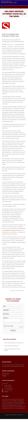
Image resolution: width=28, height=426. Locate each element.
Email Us (6, 391)
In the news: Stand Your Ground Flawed (12, 349)
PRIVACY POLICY (5, 373)
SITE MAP (4, 375)
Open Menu (2, 7)
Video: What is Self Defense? (11, 345)
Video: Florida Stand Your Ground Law (13, 342)
